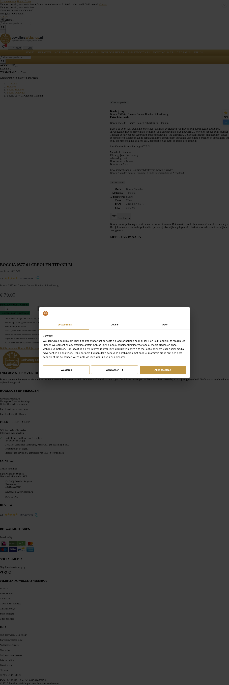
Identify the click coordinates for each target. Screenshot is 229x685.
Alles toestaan (162, 369)
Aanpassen (112, 369)
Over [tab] (165, 324)
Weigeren (66, 369)
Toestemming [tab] (64, 324)
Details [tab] (114, 324)
